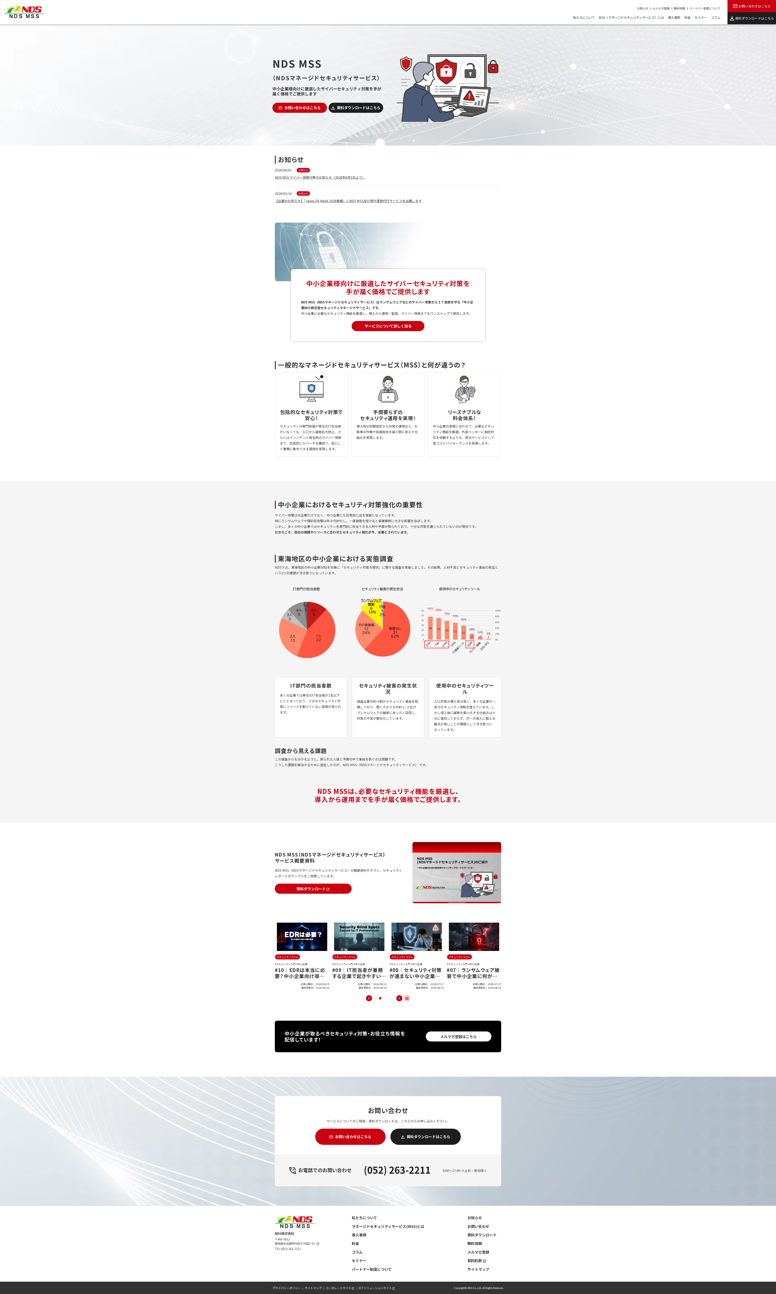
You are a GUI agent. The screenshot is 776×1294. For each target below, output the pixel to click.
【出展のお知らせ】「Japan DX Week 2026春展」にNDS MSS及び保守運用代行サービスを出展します (348, 200)
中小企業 (303, 964)
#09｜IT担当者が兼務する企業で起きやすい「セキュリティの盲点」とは (301, 979)
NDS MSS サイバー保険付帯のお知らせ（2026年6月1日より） (320, 177)
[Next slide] (399, 998)
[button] (376, 998)
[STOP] (407, 998)
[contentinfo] (388, 1250)
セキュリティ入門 (285, 964)
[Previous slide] (369, 998)
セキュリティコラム (287, 957)
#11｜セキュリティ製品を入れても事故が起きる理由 (474, 976)
